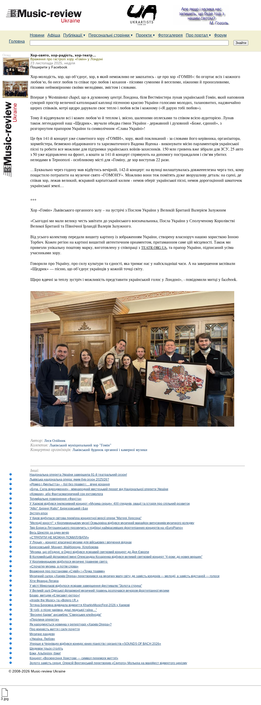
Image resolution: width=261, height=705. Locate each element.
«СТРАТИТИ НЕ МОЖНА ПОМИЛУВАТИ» (59, 537)
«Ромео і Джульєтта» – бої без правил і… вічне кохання (70, 484)
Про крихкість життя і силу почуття (55, 629)
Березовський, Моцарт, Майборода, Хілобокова (64, 547)
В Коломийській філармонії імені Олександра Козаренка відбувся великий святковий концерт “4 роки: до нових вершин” (116, 557)
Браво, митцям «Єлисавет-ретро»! (55, 595)
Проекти (144, 35)
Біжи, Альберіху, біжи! (45, 653)
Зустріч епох (39, 513)
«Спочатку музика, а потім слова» (54, 566)
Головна (17, 41)
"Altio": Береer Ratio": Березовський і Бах (59, 508)
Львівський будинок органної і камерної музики (109, 450)
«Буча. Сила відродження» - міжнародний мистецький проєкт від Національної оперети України (99, 489)
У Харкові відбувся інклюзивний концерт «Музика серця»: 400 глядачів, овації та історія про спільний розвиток (110, 503)
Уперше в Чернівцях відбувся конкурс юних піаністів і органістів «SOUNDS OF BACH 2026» (95, 644)
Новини (37, 35)
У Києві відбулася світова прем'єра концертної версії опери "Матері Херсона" (85, 518)
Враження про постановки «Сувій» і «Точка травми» (67, 571)
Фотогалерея (170, 35)
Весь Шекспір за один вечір (49, 532)
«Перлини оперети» (44, 619)
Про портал (197, 35)
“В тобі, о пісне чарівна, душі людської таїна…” (63, 610)
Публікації (73, 35)
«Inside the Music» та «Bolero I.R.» (54, 600)
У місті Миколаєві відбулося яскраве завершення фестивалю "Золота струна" (86, 586)
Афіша (53, 35)
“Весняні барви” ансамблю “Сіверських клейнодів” (65, 615)
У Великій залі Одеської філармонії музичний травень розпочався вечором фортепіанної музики (99, 590)
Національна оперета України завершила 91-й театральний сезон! (78, 474)
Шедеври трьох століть (46, 648)
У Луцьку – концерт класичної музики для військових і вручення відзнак (81, 542)
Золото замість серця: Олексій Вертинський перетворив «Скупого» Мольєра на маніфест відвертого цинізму (108, 663)
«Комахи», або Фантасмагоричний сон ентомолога (66, 494)
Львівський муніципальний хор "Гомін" (80, 445)
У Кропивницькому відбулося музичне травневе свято (69, 561)
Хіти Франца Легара (44, 581)
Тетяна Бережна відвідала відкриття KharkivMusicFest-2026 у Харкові (80, 605)
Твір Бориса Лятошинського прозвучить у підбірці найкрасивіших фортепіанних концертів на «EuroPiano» (106, 528)
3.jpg (5, 699)
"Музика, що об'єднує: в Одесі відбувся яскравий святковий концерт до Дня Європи (89, 552)
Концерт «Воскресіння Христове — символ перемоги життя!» (74, 658)
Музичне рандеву (42, 634)
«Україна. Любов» (42, 639)
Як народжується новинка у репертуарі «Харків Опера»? (71, 624)
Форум (220, 35)
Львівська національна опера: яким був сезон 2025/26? (69, 479)
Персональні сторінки (109, 35)
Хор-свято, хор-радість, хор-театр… (63, 55)
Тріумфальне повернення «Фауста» (56, 499)
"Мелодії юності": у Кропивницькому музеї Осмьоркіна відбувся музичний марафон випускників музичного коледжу (112, 523)
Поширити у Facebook (48, 67)
